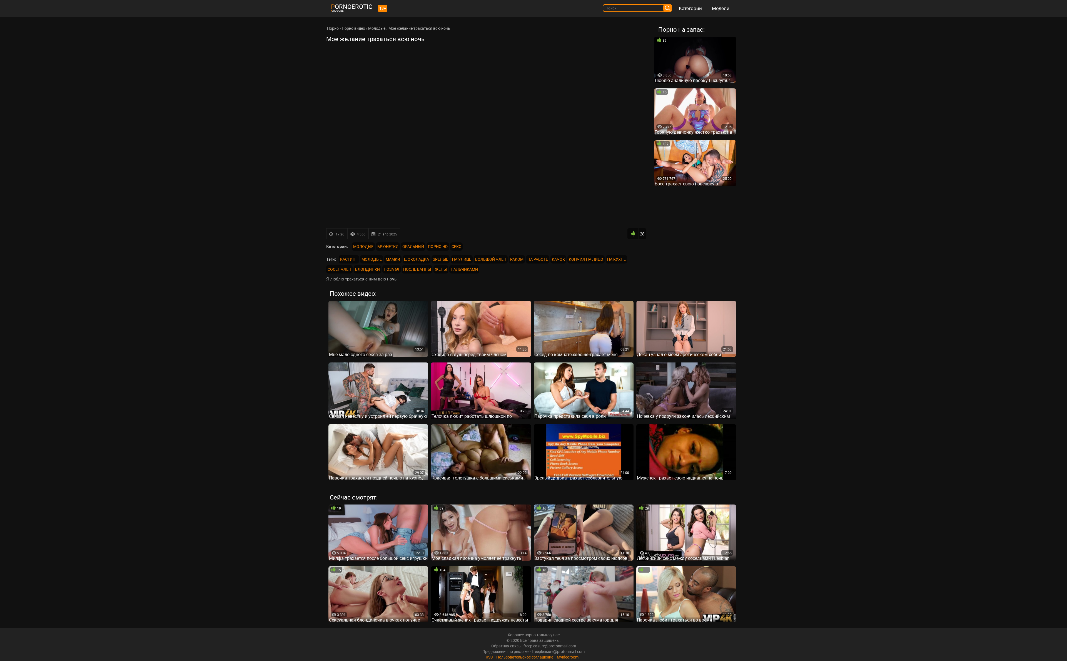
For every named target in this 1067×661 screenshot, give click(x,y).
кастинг (349, 259)
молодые (372, 259)
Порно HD (438, 246)
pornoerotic (351, 7)
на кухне (616, 259)
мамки (393, 259)
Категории (690, 8)
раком (516, 259)
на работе (537, 259)
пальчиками (464, 269)
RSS (489, 657)
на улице (461, 259)
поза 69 (391, 269)
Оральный (413, 246)
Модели (720, 8)
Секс (456, 246)
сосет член (339, 269)
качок (558, 259)
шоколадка (416, 259)
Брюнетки (387, 246)
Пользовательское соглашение (524, 657)
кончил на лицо (586, 259)
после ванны (417, 269)
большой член (490, 259)
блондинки (367, 269)
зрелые (440, 259)
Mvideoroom (568, 657)
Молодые (363, 246)
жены (441, 269)
